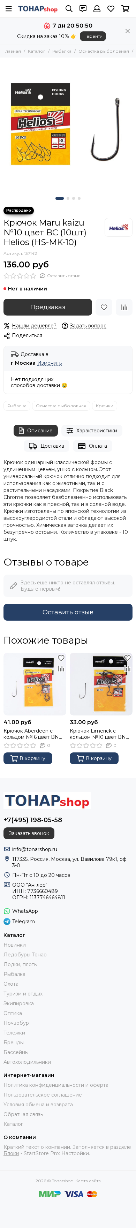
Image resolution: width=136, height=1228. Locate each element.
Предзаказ (47, 307)
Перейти (93, 36)
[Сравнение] (124, 307)
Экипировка (18, 1003)
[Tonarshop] (38, 9)
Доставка (52, 446)
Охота (10, 984)
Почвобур (16, 1023)
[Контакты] (83, 8)
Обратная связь (23, 1114)
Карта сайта (88, 1180)
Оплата (98, 446)
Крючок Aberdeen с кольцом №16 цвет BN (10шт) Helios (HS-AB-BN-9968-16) (31, 734)
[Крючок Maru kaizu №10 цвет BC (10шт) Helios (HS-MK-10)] (68, 125)
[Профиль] (97, 8)
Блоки (11, 1153)
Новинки (14, 945)
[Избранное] (104, 307)
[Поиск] (69, 8)
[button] (59, 198)
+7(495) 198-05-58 (32, 820)
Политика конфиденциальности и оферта (55, 1085)
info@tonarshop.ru (34, 849)
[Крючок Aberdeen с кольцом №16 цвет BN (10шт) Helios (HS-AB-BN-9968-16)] (34, 684)
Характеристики (96, 430)
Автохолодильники (27, 1062)
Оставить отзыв (68, 612)
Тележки (14, 1033)
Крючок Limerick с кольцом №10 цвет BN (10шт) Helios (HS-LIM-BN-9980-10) (98, 734)
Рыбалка (61, 51)
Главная (12, 51)
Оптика (12, 1013)
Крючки (104, 405)
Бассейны (16, 1052)
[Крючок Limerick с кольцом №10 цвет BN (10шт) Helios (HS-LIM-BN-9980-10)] (101, 684)
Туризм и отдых (23, 994)
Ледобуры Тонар (25, 955)
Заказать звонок (29, 833)
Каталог (36, 51)
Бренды (13, 1042)
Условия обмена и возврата (38, 1104)
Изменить (49, 363)
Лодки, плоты (20, 964)
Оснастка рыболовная (103, 51)
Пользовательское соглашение (42, 1095)
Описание (40, 430)
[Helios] (118, 227)
